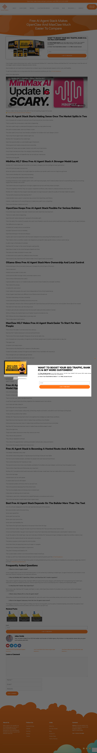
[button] (95, 358)
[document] (48, 376)
